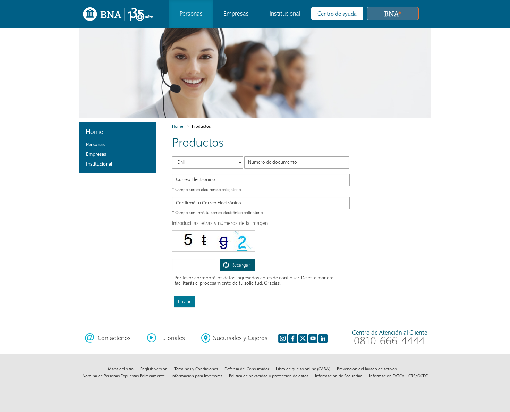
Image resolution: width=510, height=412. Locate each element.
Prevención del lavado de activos (367, 368)
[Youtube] (312, 338)
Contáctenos (114, 338)
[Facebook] (292, 338)
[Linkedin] (323, 338)
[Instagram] (282, 338)
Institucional (285, 13)
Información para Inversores (196, 375)
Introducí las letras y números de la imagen (220, 223)
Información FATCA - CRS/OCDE (398, 375)
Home (177, 126)
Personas (191, 13)
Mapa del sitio (121, 368)
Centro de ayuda (337, 13)
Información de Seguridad (339, 375)
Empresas (236, 13)
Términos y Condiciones (196, 368)
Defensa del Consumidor (246, 368)
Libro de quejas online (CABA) (303, 368)
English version (154, 368)
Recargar (240, 265)
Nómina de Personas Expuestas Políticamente (124, 375)
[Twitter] (302, 338)
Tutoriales (172, 338)
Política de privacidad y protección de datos (268, 375)
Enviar (184, 301)
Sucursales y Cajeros (240, 338)
